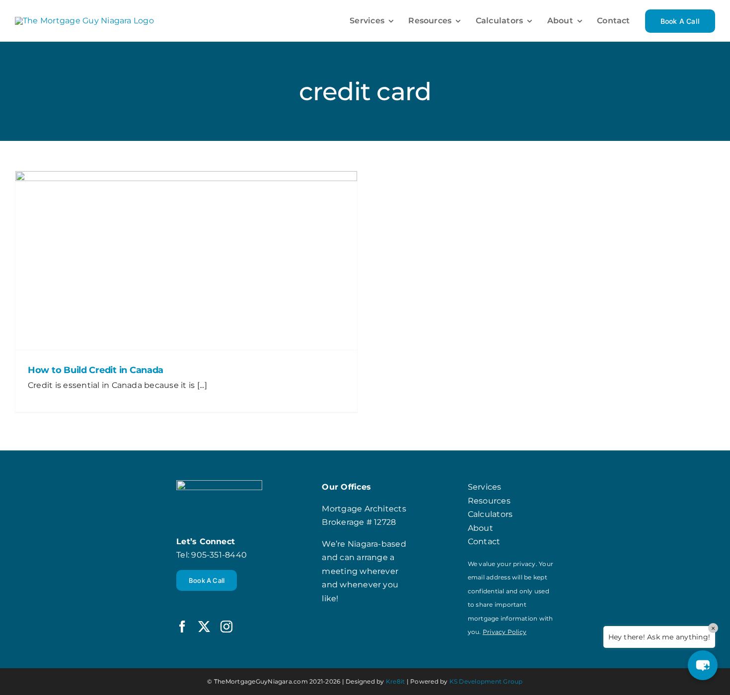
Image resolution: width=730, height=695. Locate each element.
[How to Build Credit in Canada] (186, 260)
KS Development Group (486, 681)
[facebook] (182, 626)
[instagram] (226, 626)
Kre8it (395, 681)
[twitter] (204, 626)
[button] (703, 665)
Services (485, 487)
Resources (489, 500)
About (480, 528)
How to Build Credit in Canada (95, 370)
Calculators (490, 514)
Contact (484, 541)
